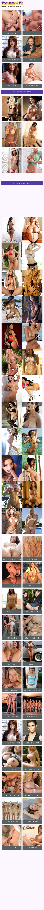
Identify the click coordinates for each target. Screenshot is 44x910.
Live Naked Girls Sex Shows (22, 92)
